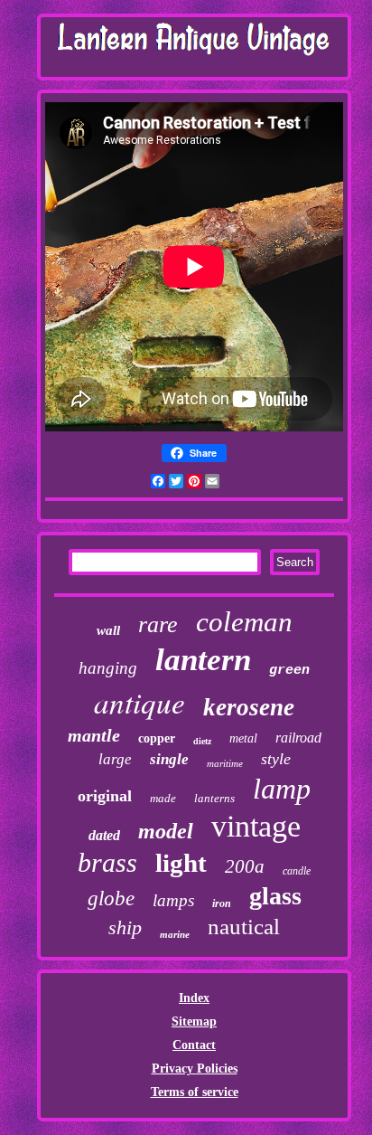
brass (107, 862)
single (169, 759)
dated (104, 835)
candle (297, 871)
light (181, 862)
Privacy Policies (194, 1068)
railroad (298, 737)
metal (243, 738)
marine (175, 934)
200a (245, 866)
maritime (225, 763)
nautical (244, 926)
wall (108, 630)
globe (111, 898)
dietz (202, 741)
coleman (244, 622)
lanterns (214, 798)
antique (139, 702)
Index (194, 998)
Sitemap (194, 1021)
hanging (108, 667)
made (163, 798)
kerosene (248, 707)
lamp (282, 788)
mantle (94, 735)
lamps (173, 900)
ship (125, 927)
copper (156, 738)
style (276, 759)
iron (221, 903)
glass (275, 896)
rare (158, 624)
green (289, 670)
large (115, 759)
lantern (203, 659)
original (105, 796)
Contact (194, 1045)
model (165, 831)
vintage (256, 826)
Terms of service (194, 1092)
